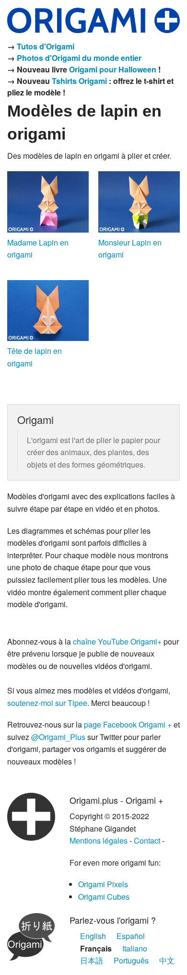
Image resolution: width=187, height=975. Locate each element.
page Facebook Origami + (128, 724)
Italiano (134, 948)
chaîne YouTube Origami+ (117, 641)
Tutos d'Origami (45, 46)
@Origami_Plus (58, 736)
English (93, 935)
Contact (147, 840)
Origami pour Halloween (112, 69)
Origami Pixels (103, 884)
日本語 (91, 960)
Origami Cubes (103, 896)
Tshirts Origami (79, 80)
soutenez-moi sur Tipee (47, 702)
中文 (167, 960)
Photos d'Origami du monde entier (79, 57)
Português (131, 960)
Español (131, 935)
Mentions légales (99, 840)
